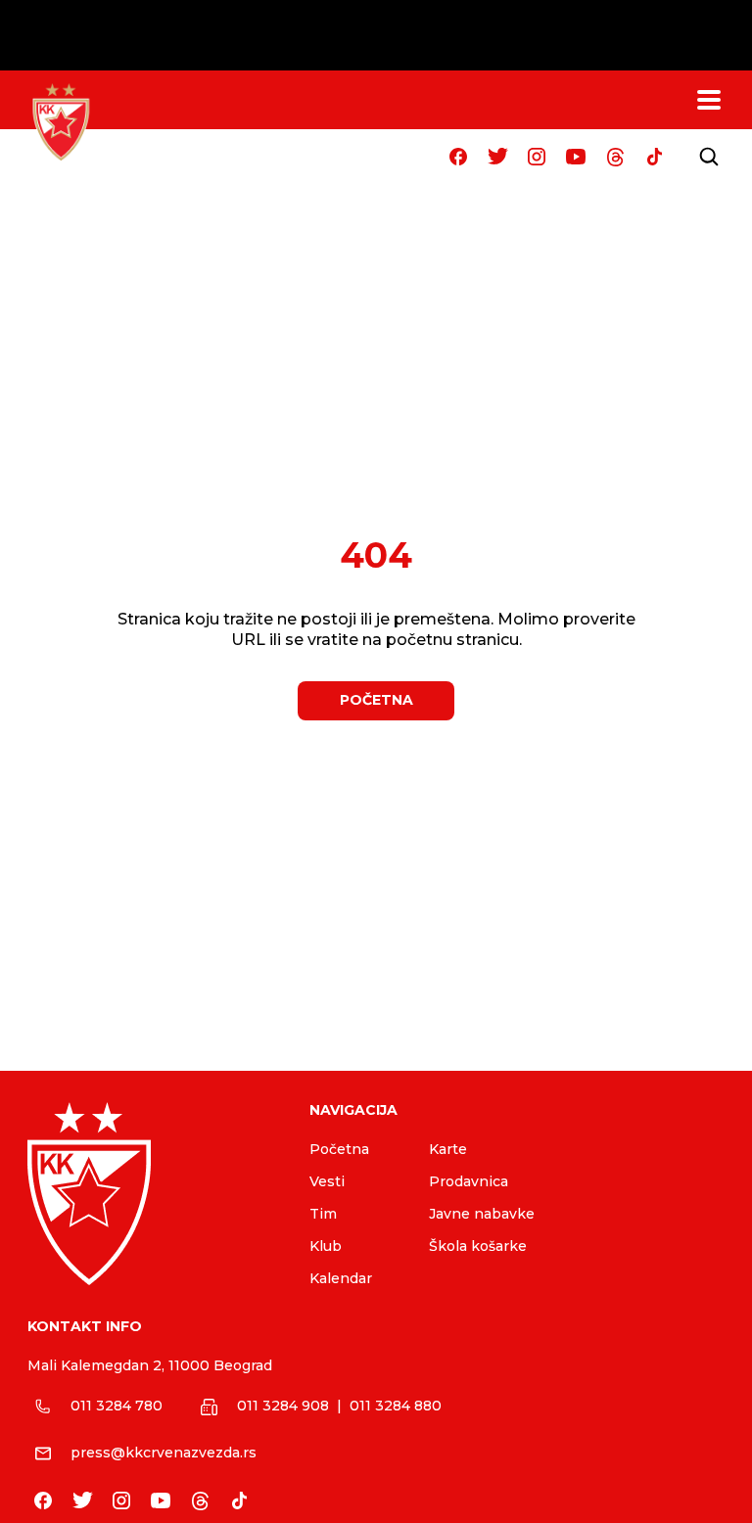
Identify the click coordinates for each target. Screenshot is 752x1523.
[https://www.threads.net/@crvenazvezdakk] (615, 156)
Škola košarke (478, 1246)
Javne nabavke (482, 1214)
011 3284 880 (396, 1405)
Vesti (327, 1181)
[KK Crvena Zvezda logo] (152, 1193)
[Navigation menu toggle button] (709, 99)
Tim (323, 1214)
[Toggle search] (709, 156)
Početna (339, 1149)
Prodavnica (468, 1181)
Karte (448, 1149)
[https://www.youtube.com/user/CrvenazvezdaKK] (575, 156)
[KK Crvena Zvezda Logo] (60, 122)
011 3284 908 (283, 1405)
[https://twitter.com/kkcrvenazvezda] (497, 156)
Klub (325, 1246)
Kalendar (340, 1278)
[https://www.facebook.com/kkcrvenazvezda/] (458, 156)
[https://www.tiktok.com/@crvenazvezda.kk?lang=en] (654, 156)
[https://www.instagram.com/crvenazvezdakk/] (536, 156)
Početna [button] (376, 700)
